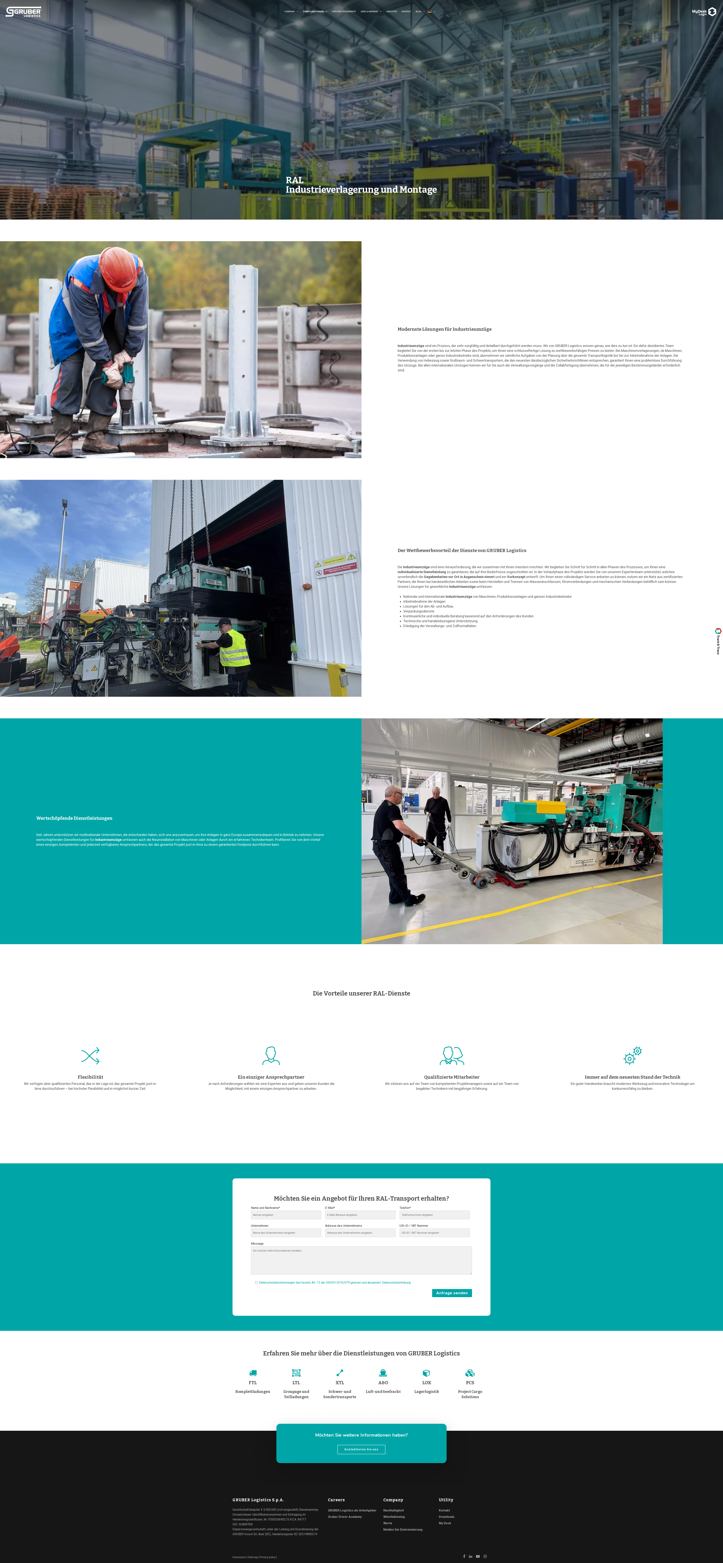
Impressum (239, 1557)
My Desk (445, 1523)
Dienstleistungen (313, 11)
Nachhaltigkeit (393, 1510)
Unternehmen (259, 1226)
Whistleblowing (394, 1517)
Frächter (391, 11)
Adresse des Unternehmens (343, 1226)
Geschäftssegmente (344, 11)
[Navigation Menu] (691, 9)
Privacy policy (268, 1557)
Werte (387, 1523)
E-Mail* (330, 1208)
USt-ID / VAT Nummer (414, 1226)
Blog (418, 11)
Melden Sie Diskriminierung (403, 1529)
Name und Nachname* (265, 1208)
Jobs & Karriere (369, 11)
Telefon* (405, 1208)
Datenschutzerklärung (396, 1282)
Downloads (447, 1517)
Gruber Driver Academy (345, 1517)
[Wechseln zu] (433, 12)
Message (257, 1243)
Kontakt (406, 11)
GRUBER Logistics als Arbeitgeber (352, 1510)
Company (289, 11)
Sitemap (253, 1557)
